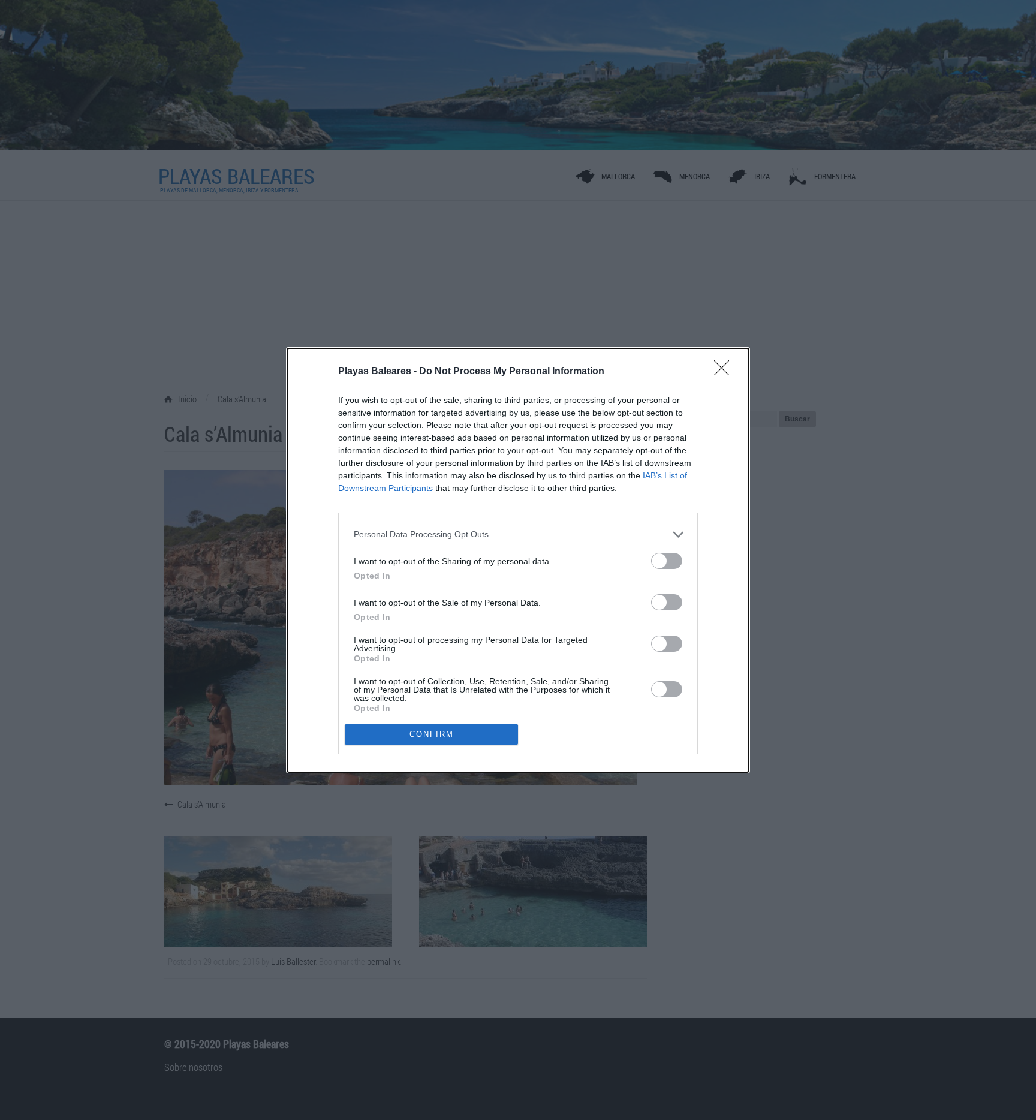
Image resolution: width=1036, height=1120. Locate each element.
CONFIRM (431, 734)
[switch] (666, 561)
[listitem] (518, 534)
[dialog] (518, 560)
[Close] (725, 371)
